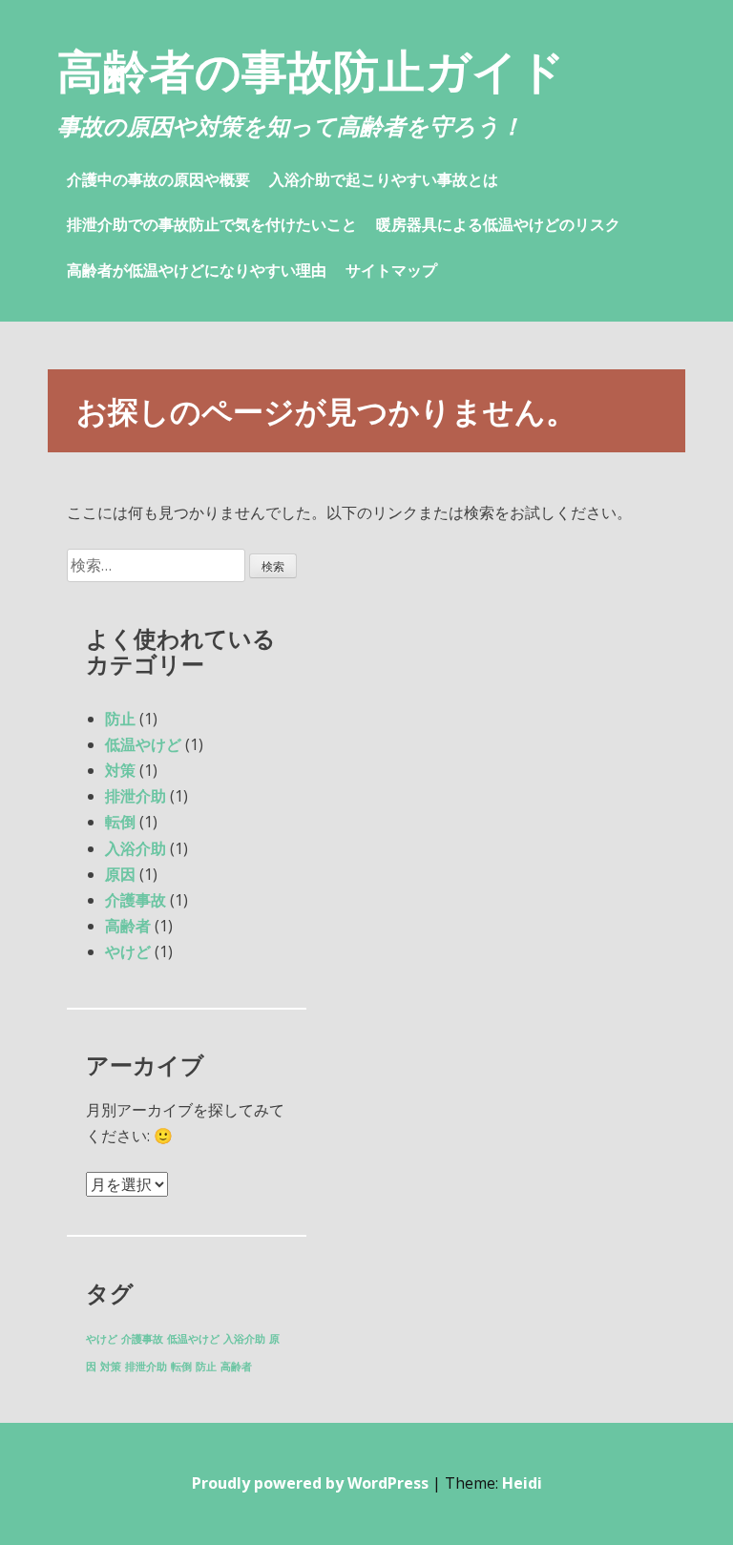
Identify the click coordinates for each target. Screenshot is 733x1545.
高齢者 (128, 925)
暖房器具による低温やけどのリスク (498, 224)
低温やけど (143, 744)
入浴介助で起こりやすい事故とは (383, 179)
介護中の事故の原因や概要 (158, 179)
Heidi (522, 1482)
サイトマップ (391, 270)
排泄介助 (135, 795)
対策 (120, 770)
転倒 (120, 821)
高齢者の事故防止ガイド (311, 70)
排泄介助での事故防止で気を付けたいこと (212, 224)
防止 (120, 718)
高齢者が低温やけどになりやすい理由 (196, 270)
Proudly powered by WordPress (310, 1482)
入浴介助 (135, 848)
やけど (128, 951)
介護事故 (135, 899)
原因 (120, 874)
